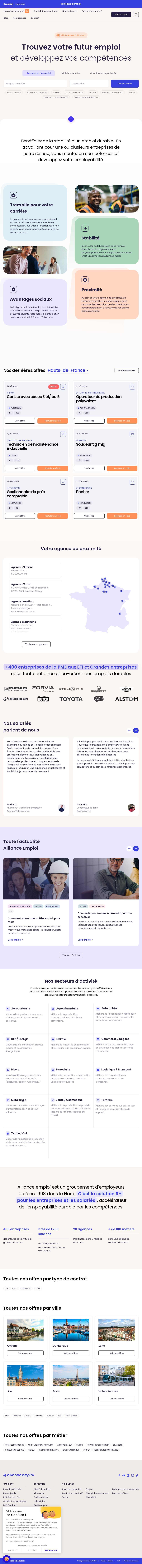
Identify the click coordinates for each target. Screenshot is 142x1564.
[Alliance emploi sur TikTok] (137, 1475)
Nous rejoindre (69, 11)
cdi (6, 1288)
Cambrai (38, 1416)
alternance (25, 1288)
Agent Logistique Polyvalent (40, 1445)
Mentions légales (107, 1561)
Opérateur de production (112, 92)
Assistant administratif (37, 92)
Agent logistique (14, 92)
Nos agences (19, 18)
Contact (35, 18)
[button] (6, 1559)
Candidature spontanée (45, 11)
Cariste (56, 92)
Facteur (92, 92)
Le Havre (50, 1416)
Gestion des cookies (131, 1561)
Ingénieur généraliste (49, 1450)
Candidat (8, 4)
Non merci (12, 1550)
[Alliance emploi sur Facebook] (119, 1475)
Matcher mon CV (71, 73)
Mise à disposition (42, 1489)
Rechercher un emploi (39, 73)
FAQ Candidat (9, 1505)
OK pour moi (51, 1550)
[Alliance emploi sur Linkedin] (128, 1475)
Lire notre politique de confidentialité (20, 1541)
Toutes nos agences (36, 644)
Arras (7, 1416)
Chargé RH (117, 1445)
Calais (28, 1416)
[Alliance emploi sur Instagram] (132, 1475)
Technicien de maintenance (86, 97)
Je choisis (32, 1550)
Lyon (60, 1416)
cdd (14, 1288)
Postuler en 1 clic (53, 420)
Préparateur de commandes (56, 97)
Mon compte (121, 14)
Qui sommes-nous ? (92, 11)
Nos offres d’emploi (16, 11)
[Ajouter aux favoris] (63, 386)
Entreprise (20, 4)
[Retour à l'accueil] (71, 4)
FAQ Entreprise (41, 1505)
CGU (118, 1561)
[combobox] (32, 83)
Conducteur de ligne (74, 92)
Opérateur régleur (71, 1450)
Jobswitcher (39, 1501)
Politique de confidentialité (87, 1561)
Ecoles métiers (41, 1497)
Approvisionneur (64, 1445)
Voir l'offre (20, 420)
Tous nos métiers (120, 1493)
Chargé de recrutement (98, 1445)
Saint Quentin (71, 1416)
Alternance (39, 1493)
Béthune (17, 1416)
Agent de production (14, 1445)
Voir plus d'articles (71, 955)
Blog (6, 18)
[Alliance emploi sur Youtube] (123, 1475)
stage (37, 1288)
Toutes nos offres (126, 370)
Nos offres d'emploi (12, 1489)
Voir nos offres (125, 83)
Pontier (132, 92)
